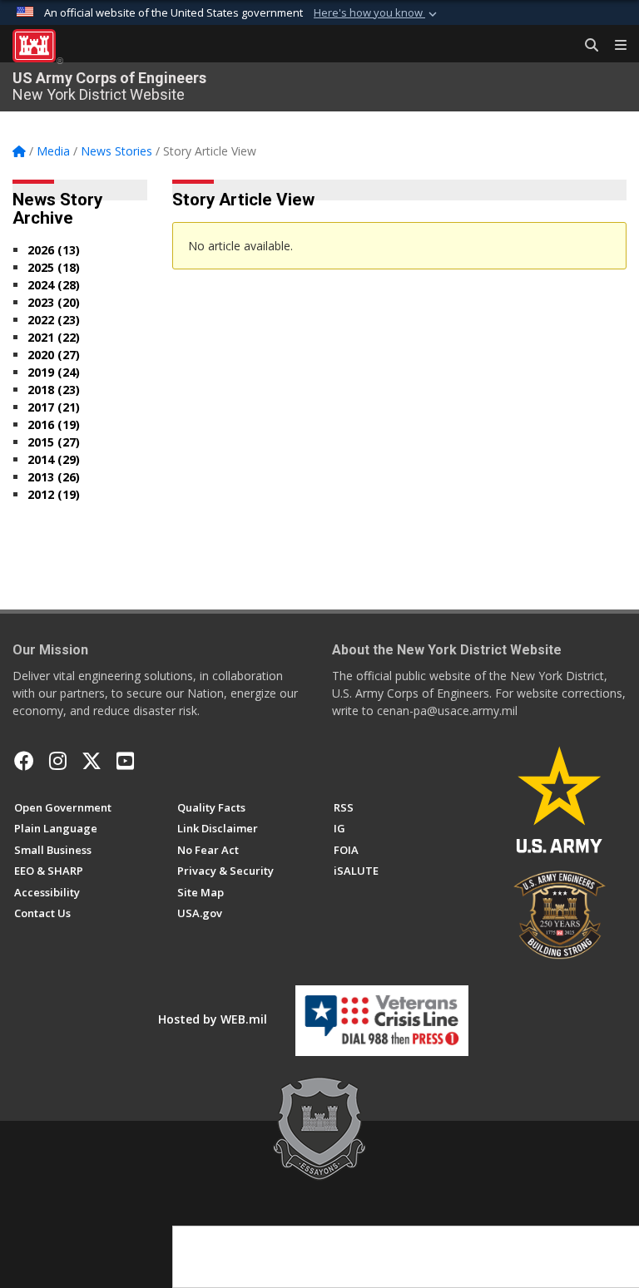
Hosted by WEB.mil (212, 1019)
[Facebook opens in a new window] (24, 761)
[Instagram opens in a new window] (58, 761)
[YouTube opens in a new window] (125, 761)
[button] (377, 13)
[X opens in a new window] (92, 761)
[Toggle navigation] (614, 46)
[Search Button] (585, 46)
